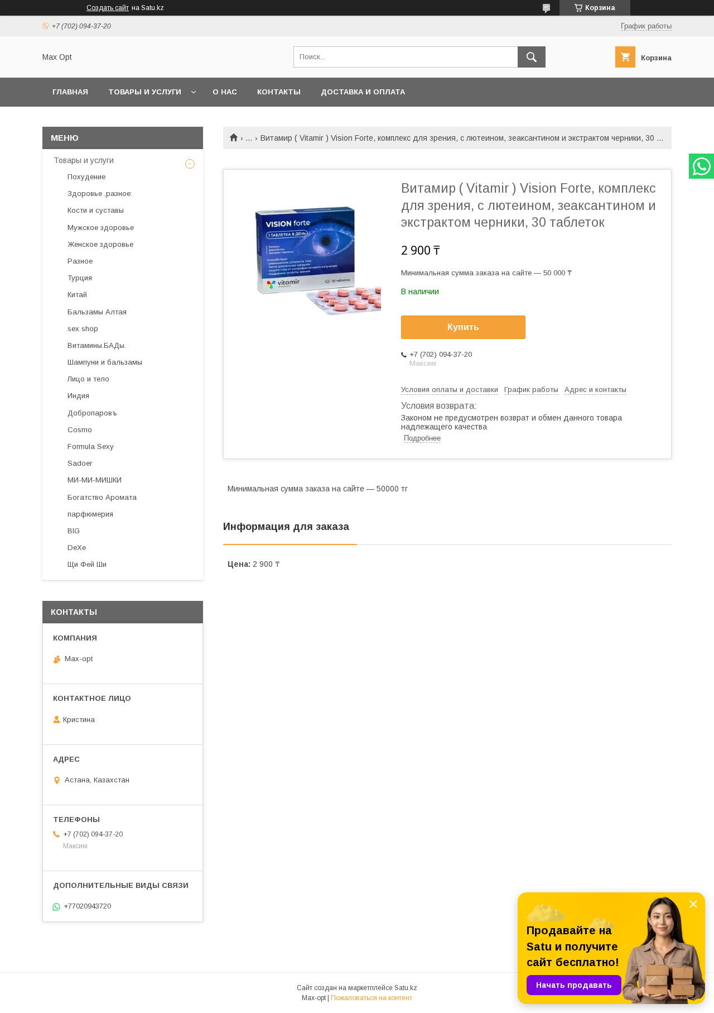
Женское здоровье (100, 244)
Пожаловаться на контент (371, 998)
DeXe (76, 547)
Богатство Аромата (102, 497)
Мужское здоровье (100, 227)
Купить (463, 327)
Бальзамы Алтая (97, 312)
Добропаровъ (92, 413)
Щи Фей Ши (87, 564)
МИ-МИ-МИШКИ (94, 480)
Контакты (279, 92)
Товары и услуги (144, 92)
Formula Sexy (90, 446)
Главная (70, 92)
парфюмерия (90, 514)
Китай (77, 294)
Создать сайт (107, 8)
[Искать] (532, 57)
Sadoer (79, 463)
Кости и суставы (95, 210)
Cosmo (79, 430)
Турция (79, 278)
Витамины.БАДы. (96, 345)
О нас (225, 92)
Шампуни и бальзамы (104, 362)
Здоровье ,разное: (99, 193)
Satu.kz (405, 988)
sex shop (82, 328)
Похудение (86, 177)
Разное (80, 261)
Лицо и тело (88, 379)
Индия (78, 395)
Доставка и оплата (363, 92)
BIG (73, 531)
